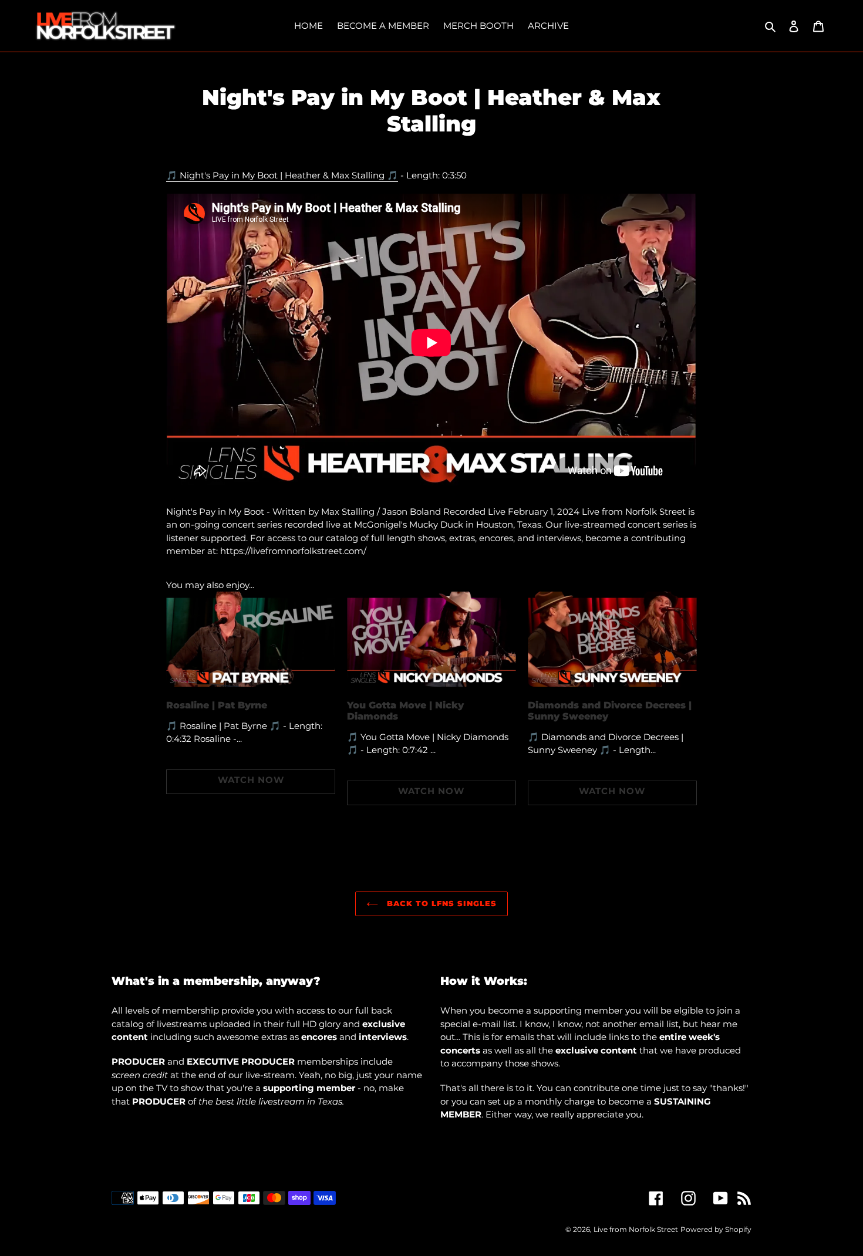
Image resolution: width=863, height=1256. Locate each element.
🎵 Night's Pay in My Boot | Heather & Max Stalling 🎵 (282, 175)
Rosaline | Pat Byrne (216, 705)
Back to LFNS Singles (440, 903)
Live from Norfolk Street (636, 1229)
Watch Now (251, 779)
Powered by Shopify (715, 1229)
